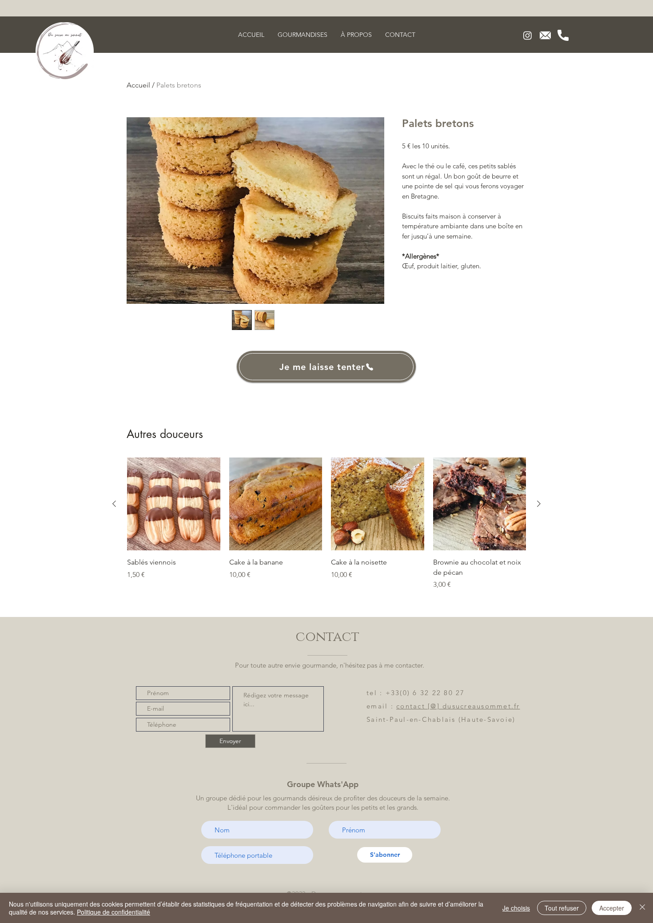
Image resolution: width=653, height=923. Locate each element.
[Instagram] (527, 35)
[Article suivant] (539, 503)
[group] (326, 523)
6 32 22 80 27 (439, 692)
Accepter (611, 907)
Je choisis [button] (516, 907)
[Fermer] (642, 908)
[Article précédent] (114, 503)
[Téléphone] (563, 35)
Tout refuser (562, 907)
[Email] (545, 35)
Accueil (138, 85)
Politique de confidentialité (113, 911)
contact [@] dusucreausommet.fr (458, 706)
